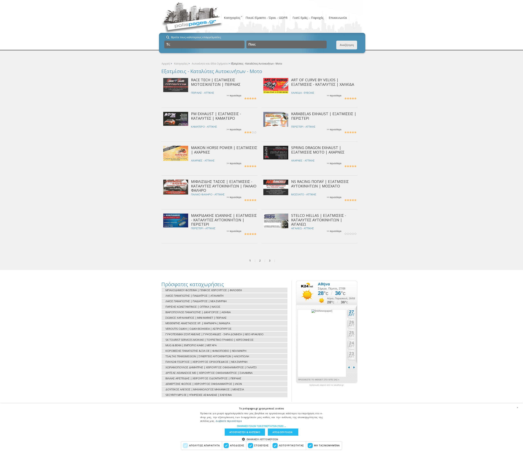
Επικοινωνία (338, 18)
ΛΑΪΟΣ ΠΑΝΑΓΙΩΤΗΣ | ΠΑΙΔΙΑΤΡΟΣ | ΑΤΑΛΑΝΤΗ (194, 295)
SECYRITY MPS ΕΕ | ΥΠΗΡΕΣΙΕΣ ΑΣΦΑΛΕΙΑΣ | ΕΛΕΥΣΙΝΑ (198, 395)
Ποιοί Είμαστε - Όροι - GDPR (266, 18)
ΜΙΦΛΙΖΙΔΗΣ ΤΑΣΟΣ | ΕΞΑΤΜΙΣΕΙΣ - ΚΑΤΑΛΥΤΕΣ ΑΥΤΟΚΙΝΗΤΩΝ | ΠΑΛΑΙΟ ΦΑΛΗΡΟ (223, 186)
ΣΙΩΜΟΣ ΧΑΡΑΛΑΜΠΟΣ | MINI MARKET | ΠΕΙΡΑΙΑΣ (196, 318)
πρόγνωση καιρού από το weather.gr (326, 385)
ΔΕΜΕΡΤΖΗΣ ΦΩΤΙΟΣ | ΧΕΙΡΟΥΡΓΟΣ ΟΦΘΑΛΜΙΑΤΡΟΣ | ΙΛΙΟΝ (203, 384)
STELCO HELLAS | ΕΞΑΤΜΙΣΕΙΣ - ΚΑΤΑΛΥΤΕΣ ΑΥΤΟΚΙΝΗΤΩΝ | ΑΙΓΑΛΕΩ (318, 220)
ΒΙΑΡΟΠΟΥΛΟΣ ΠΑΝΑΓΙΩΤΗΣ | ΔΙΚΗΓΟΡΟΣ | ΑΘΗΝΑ (198, 312)
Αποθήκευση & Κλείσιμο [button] (244, 432)
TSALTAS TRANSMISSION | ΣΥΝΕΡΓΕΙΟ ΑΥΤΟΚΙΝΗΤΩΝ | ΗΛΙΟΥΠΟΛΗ (207, 356)
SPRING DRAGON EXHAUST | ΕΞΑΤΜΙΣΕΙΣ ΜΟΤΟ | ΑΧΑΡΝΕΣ (317, 149)
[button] (261, 426)
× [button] (517, 407)
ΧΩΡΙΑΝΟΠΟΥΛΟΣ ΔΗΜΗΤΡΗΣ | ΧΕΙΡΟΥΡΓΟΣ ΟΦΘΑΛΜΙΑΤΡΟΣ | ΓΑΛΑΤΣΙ (211, 367)
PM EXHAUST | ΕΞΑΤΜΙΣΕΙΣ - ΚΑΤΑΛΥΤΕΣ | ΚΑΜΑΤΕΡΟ (216, 115)
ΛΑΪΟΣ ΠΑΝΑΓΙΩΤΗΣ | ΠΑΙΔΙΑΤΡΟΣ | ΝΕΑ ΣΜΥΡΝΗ (196, 301)
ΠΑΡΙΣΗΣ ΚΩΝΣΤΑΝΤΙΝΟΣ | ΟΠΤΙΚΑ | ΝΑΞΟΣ (192, 306)
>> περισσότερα (234, 95)
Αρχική (166, 63)
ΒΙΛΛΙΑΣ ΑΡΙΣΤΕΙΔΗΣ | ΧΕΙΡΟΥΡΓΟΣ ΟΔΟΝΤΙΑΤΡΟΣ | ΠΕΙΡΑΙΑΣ (203, 378)
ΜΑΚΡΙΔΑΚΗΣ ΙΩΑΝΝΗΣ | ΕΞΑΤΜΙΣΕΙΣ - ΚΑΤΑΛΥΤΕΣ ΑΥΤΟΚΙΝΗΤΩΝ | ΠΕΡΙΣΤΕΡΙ (224, 220)
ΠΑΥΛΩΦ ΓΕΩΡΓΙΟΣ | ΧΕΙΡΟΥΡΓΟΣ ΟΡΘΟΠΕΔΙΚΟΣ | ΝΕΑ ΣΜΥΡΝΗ (206, 362)
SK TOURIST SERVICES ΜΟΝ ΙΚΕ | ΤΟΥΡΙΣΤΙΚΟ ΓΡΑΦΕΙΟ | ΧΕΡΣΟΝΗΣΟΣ (209, 340)
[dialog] (261, 427)
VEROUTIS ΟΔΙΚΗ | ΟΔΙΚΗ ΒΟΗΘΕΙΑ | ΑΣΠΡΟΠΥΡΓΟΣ (198, 329)
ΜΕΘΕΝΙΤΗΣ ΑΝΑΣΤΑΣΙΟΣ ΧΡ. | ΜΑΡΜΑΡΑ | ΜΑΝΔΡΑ (197, 323)
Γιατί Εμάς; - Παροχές (308, 18)
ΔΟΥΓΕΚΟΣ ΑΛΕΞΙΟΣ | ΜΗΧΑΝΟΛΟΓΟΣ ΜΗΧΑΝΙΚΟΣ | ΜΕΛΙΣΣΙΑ (204, 389)
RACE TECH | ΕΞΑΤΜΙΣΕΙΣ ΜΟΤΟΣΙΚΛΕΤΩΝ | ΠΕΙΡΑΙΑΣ (215, 82)
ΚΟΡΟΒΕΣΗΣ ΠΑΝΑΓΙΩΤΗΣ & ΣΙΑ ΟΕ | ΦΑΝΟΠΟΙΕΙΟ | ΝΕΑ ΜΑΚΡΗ (205, 351)
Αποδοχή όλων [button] (282, 432)
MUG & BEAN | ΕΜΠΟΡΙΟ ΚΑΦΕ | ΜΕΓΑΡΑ (191, 345)
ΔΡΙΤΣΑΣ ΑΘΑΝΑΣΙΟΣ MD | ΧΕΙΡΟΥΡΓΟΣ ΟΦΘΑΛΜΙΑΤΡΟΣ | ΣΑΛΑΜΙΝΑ (209, 373)
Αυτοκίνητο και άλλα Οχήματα (210, 63)
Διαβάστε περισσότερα (229, 420)
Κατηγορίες (232, 18)
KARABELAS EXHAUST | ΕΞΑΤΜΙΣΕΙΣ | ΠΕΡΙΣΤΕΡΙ (323, 115)
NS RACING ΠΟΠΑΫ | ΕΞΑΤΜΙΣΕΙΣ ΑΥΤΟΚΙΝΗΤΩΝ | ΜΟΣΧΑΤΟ (320, 183)
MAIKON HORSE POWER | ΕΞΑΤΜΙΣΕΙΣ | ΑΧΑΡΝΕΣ (224, 149)
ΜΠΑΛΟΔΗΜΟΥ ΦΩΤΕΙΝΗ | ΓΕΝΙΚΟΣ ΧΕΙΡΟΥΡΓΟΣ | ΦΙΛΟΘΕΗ (203, 290)
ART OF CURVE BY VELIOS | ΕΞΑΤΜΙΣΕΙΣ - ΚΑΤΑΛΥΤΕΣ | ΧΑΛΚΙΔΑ (322, 82)
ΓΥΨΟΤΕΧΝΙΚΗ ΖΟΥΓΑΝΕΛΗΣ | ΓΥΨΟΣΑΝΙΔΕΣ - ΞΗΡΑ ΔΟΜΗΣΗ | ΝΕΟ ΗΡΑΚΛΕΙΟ (214, 334)
